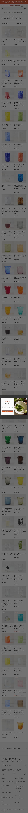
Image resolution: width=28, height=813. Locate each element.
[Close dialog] (26, 398)
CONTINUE (7, 411)
